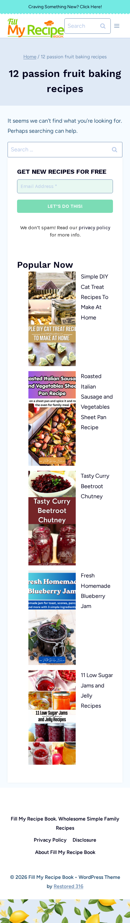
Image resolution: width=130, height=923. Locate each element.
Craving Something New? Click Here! (65, 6)
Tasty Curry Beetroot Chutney (95, 486)
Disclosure (84, 840)
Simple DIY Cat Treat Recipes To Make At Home (94, 297)
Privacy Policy (50, 840)
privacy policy (94, 228)
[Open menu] (116, 26)
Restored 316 (68, 886)
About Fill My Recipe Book (65, 852)
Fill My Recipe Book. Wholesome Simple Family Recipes (65, 823)
